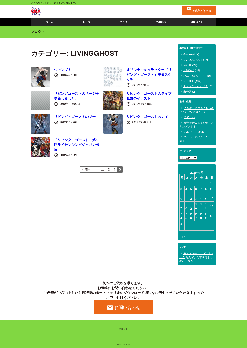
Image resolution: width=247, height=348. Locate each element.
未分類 (187, 91)
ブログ (123, 22)
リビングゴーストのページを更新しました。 (76, 96)
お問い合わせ (202, 10)
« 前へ (86, 169)
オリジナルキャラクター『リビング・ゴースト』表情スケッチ (149, 74)
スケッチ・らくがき (195, 86)
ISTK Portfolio (123, 344)
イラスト (188, 81)
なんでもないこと (194, 75)
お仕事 (187, 65)
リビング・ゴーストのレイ (147, 116)
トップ (86, 22)
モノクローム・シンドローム (196, 255)
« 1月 (182, 236)
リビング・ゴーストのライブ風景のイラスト (149, 96)
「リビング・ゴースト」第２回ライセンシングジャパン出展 (76, 144)
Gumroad (189, 54)
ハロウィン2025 (194, 131)
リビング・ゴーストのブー (75, 116)
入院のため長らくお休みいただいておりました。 (196, 110)
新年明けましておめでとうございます (196, 124)
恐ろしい (189, 117)
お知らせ (188, 70)
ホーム (49, 22)
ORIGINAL (197, 22)
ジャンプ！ (62, 69)
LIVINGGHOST (192, 60)
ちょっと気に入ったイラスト (196, 139)
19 (191, 206)
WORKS (160, 22)
